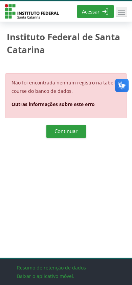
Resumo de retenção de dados (51, 267)
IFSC (32, 11)
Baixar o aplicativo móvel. (45, 276)
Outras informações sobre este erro (53, 104)
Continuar (66, 131)
